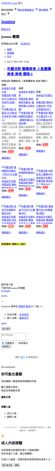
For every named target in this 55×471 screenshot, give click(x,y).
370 (11, 226)
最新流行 (24, 318)
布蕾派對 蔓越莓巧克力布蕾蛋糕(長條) (44, 223)
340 (28, 189)
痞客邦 (21, 306)
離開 (17, 465)
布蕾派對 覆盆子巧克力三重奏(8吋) (27, 223)
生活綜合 (25, 44)
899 (11, 151)
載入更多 (6, 329)
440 (45, 187)
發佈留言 (6, 346)
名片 (9, 56)
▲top (3, 323)
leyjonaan (5, 291)
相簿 (9, 49)
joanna (8, 21)
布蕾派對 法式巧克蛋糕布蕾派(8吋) (9, 223)
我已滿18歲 (7, 465)
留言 (28, 306)
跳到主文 (6, 29)
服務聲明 (32, 430)
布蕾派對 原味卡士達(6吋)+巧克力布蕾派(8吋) (44, 106)
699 (28, 148)
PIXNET (13, 427)
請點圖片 (6, 158)
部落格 (10, 53)
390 (45, 226)
